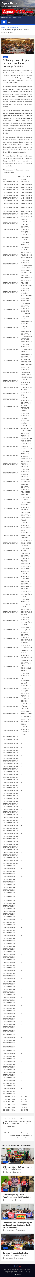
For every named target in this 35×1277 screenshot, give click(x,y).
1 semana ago (9, 1200)
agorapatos (17, 1172)
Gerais (5, 57)
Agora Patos (9, 3)
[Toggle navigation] (9, 22)
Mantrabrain (17, 1274)
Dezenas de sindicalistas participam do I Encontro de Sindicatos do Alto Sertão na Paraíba (17, 1225)
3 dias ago (8, 1172)
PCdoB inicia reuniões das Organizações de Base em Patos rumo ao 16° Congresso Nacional (17, 1135)
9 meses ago (9, 1258)
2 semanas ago (9, 1230)
